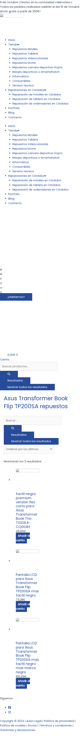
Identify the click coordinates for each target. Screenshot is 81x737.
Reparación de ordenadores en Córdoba (40, 103)
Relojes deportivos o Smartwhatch (36, 72)
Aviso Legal (34, 721)
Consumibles (21, 81)
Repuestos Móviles (25, 49)
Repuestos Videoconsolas (30, 58)
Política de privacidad (59, 721)
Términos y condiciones (55, 725)
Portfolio (14, 108)
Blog (11, 113)
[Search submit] (9, 374)
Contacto (15, 117)
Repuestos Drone (24, 63)
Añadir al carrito (23, 538)
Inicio (11, 40)
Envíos (32, 725)
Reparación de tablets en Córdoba (36, 99)
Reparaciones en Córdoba (26, 90)
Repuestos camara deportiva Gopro (37, 67)
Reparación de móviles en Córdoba (36, 94)
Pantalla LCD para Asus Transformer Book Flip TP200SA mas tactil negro (27, 585)
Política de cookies (13, 725)
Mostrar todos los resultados (27, 387)
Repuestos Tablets (25, 53)
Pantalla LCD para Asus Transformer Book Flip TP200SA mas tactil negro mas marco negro (27, 657)
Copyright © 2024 (12, 721)
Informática (20, 76)
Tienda (13, 44)
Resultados (15, 380)
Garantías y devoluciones (17, 730)
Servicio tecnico (23, 85)
